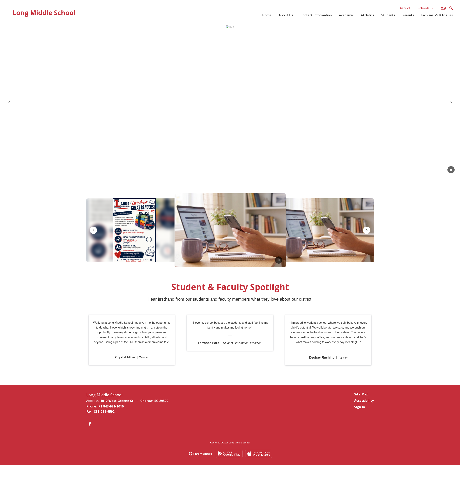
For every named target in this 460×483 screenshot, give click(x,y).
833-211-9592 (104, 411)
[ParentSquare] (200, 453)
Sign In (359, 407)
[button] (425, 8)
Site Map (361, 394)
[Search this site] (451, 8)
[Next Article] (366, 230)
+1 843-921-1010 (111, 406)
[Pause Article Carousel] (278, 260)
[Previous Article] (93, 230)
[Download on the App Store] (258, 454)
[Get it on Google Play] (229, 454)
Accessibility (364, 400)
